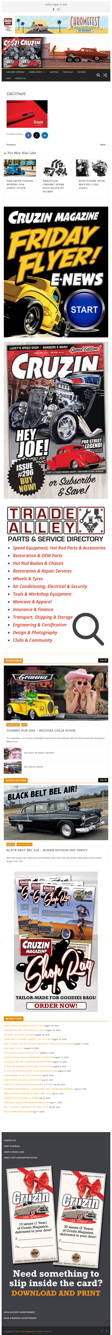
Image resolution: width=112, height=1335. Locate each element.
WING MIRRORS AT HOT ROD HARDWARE (23, 1075)
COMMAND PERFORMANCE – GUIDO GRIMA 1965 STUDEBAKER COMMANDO (39, 1089)
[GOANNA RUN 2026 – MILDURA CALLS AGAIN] (56, 693)
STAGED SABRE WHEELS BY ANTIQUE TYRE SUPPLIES (28, 1066)
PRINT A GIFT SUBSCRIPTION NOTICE (20, 1157)
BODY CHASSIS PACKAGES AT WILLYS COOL (24, 1025)
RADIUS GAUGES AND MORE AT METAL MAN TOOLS (28, 1093)
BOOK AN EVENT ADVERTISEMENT (19, 1312)
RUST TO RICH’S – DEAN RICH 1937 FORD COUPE (26, 1107)
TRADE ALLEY (68, 72)
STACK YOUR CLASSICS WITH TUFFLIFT (21, 1052)
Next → (104, 144)
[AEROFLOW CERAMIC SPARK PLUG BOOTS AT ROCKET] (56, 161)
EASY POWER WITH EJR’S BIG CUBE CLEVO (92, 184)
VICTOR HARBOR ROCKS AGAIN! (18, 1111)
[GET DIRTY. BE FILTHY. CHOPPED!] (13, 753)
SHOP (8, 78)
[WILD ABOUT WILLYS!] (13, 767)
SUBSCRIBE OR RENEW (15, 72)
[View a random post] (105, 75)
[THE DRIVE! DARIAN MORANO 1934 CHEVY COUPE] (20, 161)
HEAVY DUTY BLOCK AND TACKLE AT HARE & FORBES (28, 1084)
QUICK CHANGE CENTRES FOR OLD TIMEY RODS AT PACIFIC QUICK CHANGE (39, 1043)
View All (103, 660)
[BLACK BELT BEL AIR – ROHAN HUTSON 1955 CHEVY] (56, 812)
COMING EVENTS (35, 72)
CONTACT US (20, 78)
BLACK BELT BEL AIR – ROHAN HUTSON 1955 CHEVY (46, 850)
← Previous (10, 144)
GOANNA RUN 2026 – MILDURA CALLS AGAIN (40, 731)
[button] (43, 72)
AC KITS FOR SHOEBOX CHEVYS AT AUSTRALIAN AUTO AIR (30, 1071)
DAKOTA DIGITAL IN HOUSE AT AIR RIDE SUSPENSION (28, 1057)
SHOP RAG (54, 72)
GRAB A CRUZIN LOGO (14, 1152)
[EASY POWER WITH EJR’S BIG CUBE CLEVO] (92, 161)
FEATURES (82, 72)
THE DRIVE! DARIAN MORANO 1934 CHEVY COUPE (20, 184)
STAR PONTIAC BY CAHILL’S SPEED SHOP (22, 1080)
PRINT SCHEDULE (12, 1146)
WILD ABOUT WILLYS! (33, 767)
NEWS (24, 725)
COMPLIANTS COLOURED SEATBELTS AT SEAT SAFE (28, 1039)
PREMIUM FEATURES (24, 844)
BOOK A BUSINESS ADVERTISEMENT (20, 1318)
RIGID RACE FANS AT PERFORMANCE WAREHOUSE (27, 1102)
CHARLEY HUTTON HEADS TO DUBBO (21, 1098)
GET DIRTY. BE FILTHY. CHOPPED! (39, 753)
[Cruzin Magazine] (56, 38)
